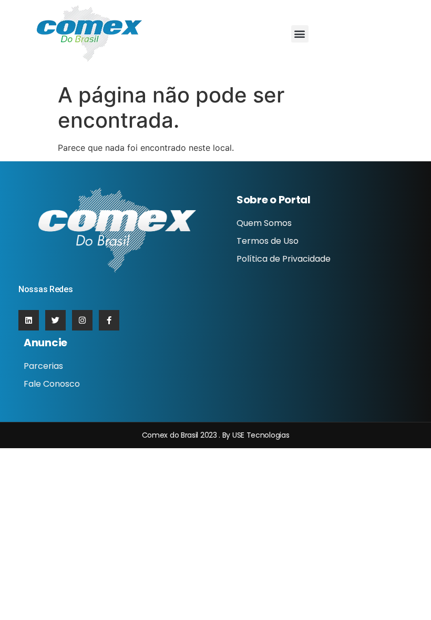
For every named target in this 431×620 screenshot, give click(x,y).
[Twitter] (55, 320)
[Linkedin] (28, 320)
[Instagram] (82, 320)
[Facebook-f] (109, 320)
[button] (300, 34)
